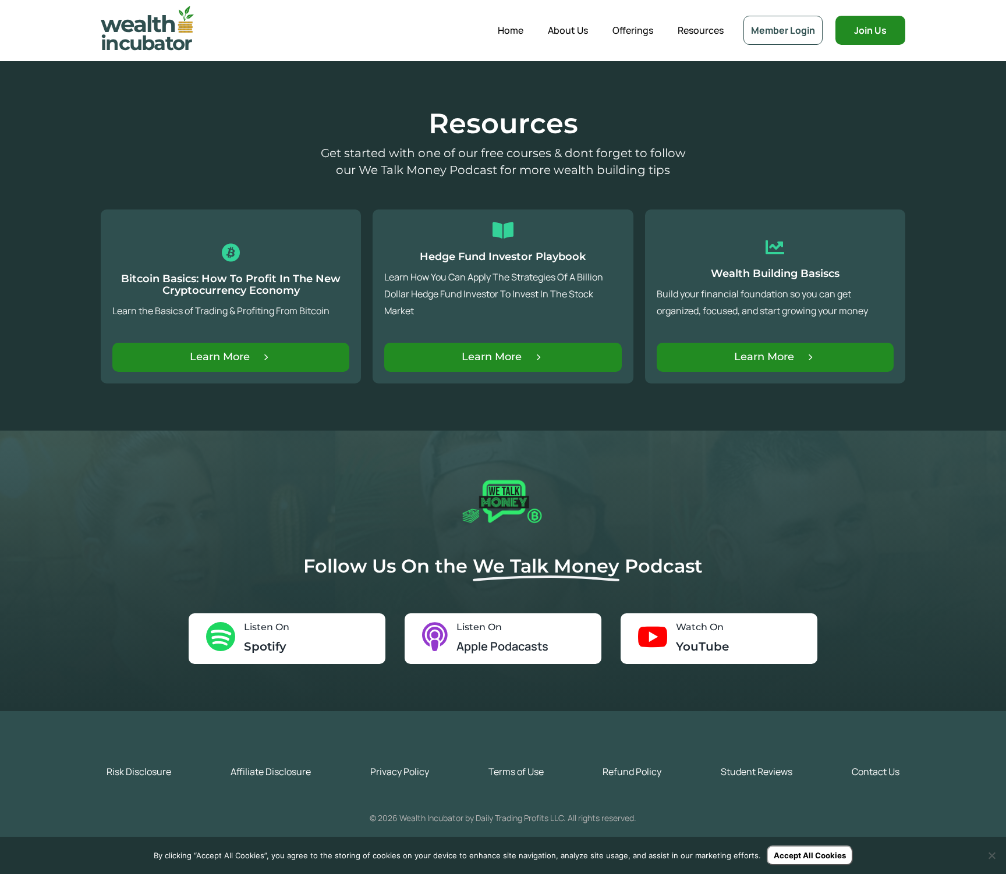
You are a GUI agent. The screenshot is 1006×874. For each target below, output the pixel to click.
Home (510, 30)
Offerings (632, 30)
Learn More (220, 356)
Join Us (870, 30)
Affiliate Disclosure (271, 771)
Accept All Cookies (810, 855)
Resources (701, 30)
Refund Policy (632, 771)
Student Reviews (756, 771)
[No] (991, 855)
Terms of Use (516, 771)
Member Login (783, 30)
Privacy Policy (399, 771)
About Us (568, 30)
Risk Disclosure (139, 771)
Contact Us (875, 771)
